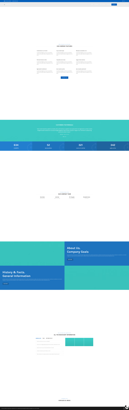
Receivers (108, 4)
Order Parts (96, 4)
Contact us (64, 77)
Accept (125, 408)
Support (114, 4)
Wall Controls (102, 4)
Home (92, 4)
